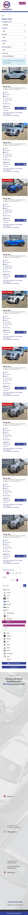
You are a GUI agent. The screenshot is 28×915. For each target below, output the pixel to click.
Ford (8, 601)
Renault (9, 638)
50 (13, 573)
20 (10, 573)
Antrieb (4, 40)
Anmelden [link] (14, 667)
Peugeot (9, 636)
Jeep (8, 607)
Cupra (8, 595)
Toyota (8, 650)
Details (19, 108)
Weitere (9, 659)
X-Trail (5, 629)
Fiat (8, 598)
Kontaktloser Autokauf (14, 913)
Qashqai (5, 627)
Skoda (8, 644)
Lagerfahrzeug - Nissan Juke (15, 93)
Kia (7, 610)
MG (8, 616)
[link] (24, 108)
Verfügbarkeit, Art (7, 21)
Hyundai (9, 604)
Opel (8, 633)
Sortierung (5, 53)
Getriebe (4, 34)
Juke (5, 625)
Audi (8, 589)
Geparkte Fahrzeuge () (14, 663)
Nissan (8, 621)
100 (16, 573)
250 (20, 573)
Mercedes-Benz (10, 613)
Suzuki (8, 647)
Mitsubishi (9, 618)
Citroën (8, 592)
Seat (8, 641)
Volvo (8, 656)
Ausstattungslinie (6, 47)
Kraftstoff (4, 28)
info (3, 15)
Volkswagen (10, 653)
